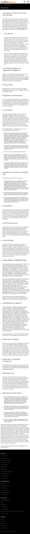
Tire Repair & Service (6, 460)
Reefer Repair (4, 464)
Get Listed (3, 483)
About (2, 519)
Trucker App (4, 506)
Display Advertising (5, 492)
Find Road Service (5, 500)
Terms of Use (4, 525)
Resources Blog (5, 509)
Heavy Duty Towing (5, 462)
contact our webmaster (7, 369)
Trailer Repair (4, 458)
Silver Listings (4, 490)
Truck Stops (3, 467)
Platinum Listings (5, 485)
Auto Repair (4, 469)
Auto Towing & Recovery (7, 471)
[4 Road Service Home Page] (8, 1)
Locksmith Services (5, 473)
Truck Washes (4, 478)
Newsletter (3, 504)
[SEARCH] (24, 2)
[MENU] (28, 2)
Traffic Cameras (4, 513)
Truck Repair (4, 456)
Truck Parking (4, 475)
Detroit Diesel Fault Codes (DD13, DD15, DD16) (13, 511)
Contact (2, 521)
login (22, 445)
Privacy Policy (20, 28)
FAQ (2, 502)
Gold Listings (4, 488)
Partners (3, 523)
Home (2, 4)
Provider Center (4, 494)
